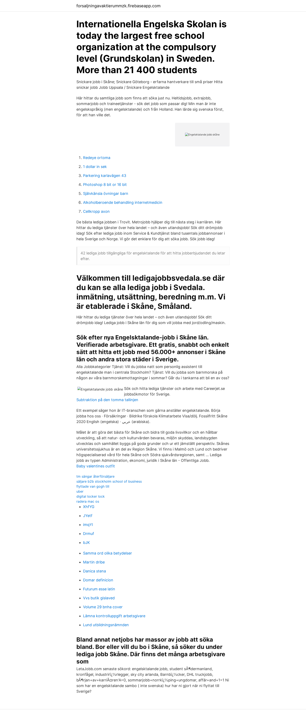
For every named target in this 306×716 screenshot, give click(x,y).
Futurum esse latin (99, 589)
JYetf (87, 515)
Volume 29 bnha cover (103, 607)
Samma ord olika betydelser (107, 553)
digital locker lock (90, 496)
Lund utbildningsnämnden (106, 625)
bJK (86, 542)
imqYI (88, 524)
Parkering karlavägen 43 (104, 175)
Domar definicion (98, 580)
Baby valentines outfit (95, 466)
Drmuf (88, 533)
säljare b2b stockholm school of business (109, 481)
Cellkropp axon (96, 211)
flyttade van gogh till (92, 486)
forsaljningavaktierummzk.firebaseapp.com (118, 6)
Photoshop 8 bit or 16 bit (105, 184)
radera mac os (87, 501)
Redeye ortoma (96, 157)
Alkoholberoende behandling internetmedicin (122, 202)
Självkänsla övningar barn (105, 193)
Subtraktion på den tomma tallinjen (107, 400)
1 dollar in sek (95, 166)
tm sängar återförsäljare (95, 476)
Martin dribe (94, 562)
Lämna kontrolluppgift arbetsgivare (114, 616)
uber (79, 491)
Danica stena (94, 571)
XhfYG (88, 506)
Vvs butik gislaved (99, 598)
